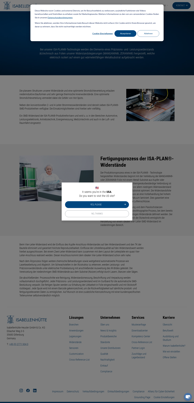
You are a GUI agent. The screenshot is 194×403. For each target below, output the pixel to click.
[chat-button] (188, 397)
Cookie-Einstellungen (102, 33)
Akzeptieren (125, 33)
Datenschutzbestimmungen (60, 17)
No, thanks (97, 213)
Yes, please (96, 204)
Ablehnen (148, 33)
